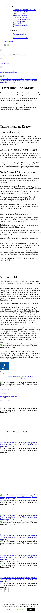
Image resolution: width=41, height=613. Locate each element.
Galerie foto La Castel (20, 15)
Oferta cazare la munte (20, 12)
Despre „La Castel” (19, 13)
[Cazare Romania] (20, 377)
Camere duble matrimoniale (22, 19)
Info (1, 342)
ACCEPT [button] (31, 609)
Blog (14, 27)
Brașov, (2, 55)
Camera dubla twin (19, 21)
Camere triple (17, 23)
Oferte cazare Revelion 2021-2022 (24, 10)
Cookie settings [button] (20, 609)
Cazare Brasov (20, 378)
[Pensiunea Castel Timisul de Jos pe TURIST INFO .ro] (4, 370)
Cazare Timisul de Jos (4, 372)
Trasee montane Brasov (20, 34)
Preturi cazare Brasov (20, 17)
